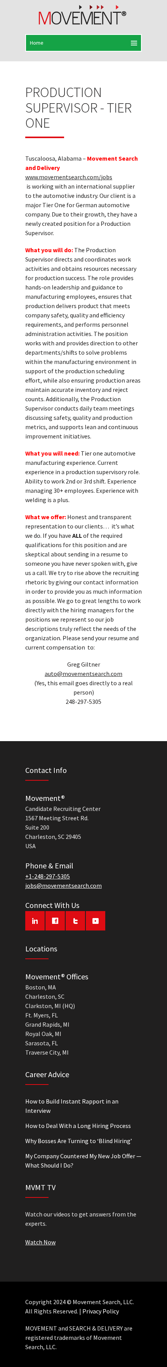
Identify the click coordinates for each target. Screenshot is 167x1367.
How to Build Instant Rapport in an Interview (71, 1105)
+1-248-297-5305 (47, 876)
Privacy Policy (100, 1311)
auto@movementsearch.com (83, 673)
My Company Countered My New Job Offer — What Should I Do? (83, 1160)
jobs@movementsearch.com (63, 885)
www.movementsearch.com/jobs (68, 177)
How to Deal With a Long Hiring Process (78, 1126)
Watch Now (40, 1242)
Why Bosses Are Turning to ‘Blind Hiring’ (78, 1141)
